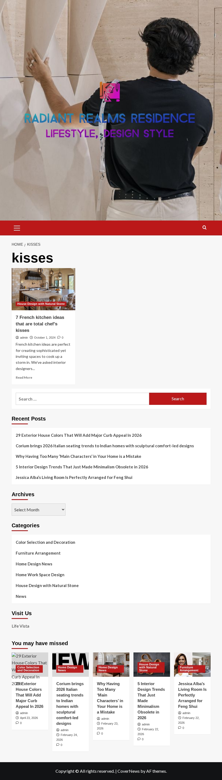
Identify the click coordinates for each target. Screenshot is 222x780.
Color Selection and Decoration (45, 542)
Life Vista (20, 625)
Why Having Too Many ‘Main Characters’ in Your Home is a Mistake (78, 456)
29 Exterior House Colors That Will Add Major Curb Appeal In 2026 (79, 435)
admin (24, 337)
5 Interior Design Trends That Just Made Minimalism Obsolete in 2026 (82, 466)
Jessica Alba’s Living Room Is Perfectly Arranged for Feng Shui (74, 477)
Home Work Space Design (40, 574)
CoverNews (128, 771)
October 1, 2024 (45, 337)
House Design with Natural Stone (41, 303)
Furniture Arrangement (38, 553)
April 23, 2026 (29, 717)
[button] (17, 227)
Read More (24, 377)
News (21, 596)
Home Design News (34, 563)
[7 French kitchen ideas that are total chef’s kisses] (43, 289)
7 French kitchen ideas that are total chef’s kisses (40, 324)
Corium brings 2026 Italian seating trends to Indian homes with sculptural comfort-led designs (105, 445)
